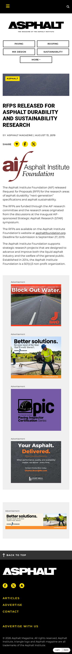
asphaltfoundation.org (50, 233)
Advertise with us (21, 626)
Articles (11, 598)
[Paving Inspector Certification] (36, 409)
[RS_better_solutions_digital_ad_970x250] (36, 521)
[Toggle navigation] (6, 6)
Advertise (12, 604)
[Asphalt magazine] (36, 26)
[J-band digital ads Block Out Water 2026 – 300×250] (36, 305)
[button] (61, 650)
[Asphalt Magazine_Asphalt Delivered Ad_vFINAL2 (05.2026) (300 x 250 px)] (36, 461)
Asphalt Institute (35, 645)
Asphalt (12, 78)
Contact (11, 611)
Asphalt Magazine (20, 135)
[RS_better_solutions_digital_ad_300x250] (36, 357)
